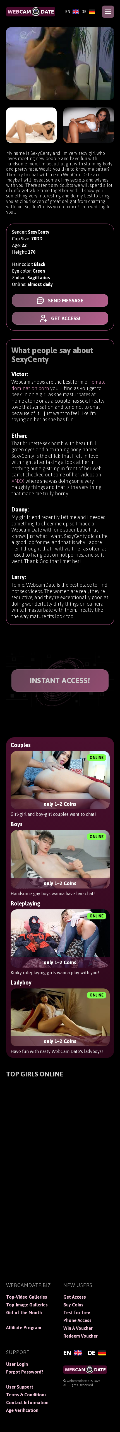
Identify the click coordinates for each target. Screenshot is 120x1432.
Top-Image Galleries (27, 1305)
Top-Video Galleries (26, 1297)
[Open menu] (108, 12)
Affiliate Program (23, 1327)
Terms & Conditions (26, 1395)
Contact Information (27, 1402)
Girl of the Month (24, 1312)
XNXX (17, 481)
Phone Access (77, 1320)
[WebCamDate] (30, 11)
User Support (19, 1387)
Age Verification (22, 1410)
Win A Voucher (78, 1328)
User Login (17, 1364)
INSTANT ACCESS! (60, 680)
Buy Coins (73, 1305)
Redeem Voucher (80, 1336)
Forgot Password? (25, 1372)
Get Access (74, 1297)
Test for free (76, 1312)
